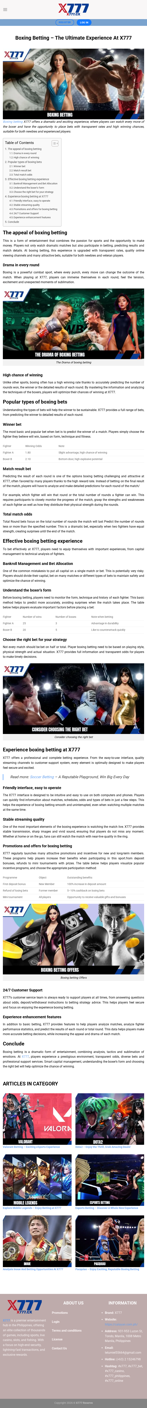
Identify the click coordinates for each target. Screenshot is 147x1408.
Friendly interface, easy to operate (32, 200)
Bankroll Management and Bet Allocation (35, 183)
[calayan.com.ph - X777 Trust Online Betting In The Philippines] (73, 9)
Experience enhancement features (32, 217)
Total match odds (23, 174)
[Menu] (5, 9)
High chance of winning (26, 157)
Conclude (13, 222)
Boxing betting (13, 121)
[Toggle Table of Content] (53, 143)
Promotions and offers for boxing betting (35, 209)
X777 (25, 1056)
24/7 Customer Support (26, 213)
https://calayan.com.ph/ (121, 1324)
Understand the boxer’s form (29, 187)
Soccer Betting (42, 777)
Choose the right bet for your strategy (33, 191)
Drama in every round (25, 153)
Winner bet (19, 166)
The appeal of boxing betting (25, 149)
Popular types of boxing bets (25, 162)
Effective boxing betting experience (28, 179)
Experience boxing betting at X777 (28, 196)
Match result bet (22, 170)
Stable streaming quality (27, 204)
